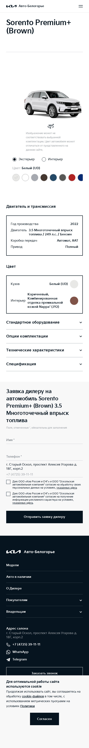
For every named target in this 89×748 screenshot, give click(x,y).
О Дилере (14, 588)
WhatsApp (20, 652)
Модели (12, 565)
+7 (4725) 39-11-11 (19, 475)
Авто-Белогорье (31, 6)
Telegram (19, 659)
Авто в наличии (18, 577)
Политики (27, 706)
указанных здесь (67, 487)
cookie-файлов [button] (33, 696)
